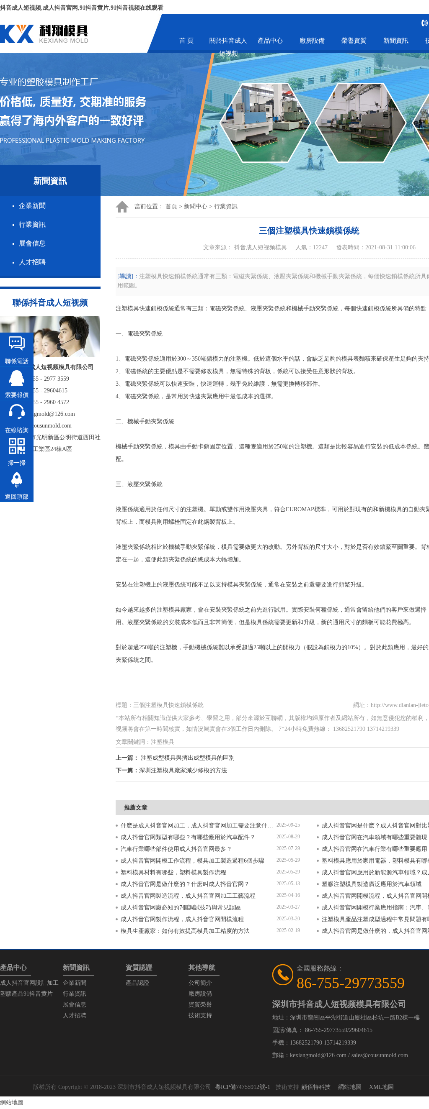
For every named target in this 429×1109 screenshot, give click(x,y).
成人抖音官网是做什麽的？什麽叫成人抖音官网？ (185, 884)
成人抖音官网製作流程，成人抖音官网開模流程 (182, 919)
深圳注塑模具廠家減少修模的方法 (183, 770)
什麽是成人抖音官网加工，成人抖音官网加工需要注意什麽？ (199, 825)
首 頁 (186, 40)
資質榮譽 (200, 1004)
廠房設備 (312, 40)
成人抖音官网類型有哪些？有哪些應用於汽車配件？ (188, 837)
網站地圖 (350, 1087)
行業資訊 (32, 224)
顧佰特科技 (316, 1087)
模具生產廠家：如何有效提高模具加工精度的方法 (185, 931)
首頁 (171, 206)
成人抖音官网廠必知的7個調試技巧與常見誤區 (181, 907)
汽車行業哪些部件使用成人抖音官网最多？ (176, 849)
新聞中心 (195, 206)
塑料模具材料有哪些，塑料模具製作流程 (173, 872)
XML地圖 (381, 1087)
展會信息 (32, 243)
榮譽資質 (354, 40)
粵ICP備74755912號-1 (242, 1087)
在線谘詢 (16, 430)
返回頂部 (16, 497)
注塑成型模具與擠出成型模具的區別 (188, 758)
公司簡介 (200, 983)
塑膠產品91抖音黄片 (26, 994)
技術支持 (200, 1015)
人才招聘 (32, 262)
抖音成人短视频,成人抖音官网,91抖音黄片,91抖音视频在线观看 (81, 8)
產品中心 (270, 40)
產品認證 (137, 983)
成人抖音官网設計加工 (29, 983)
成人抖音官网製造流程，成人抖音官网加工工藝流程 (188, 896)
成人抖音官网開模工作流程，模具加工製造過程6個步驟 (192, 861)
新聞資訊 (395, 40)
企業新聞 (32, 205)
